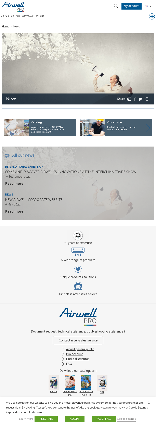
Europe (53, 391)
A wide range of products (78, 260)
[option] (40, 127)
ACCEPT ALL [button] (104, 419)
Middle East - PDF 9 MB (86, 393)
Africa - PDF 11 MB (70, 393)
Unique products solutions (78, 277)
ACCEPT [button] (74, 419)
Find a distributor (77, 359)
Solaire (40, 16)
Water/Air (28, 16)
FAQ (69, 364)
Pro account (74, 354)
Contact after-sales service (78, 340)
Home (5, 26)
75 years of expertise (78, 243)
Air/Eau (15, 16)
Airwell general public (80, 349)
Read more (14, 184)
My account (132, 6)
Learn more (26, 418)
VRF (102, 392)
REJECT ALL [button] (46, 419)
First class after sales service (78, 294)
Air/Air (5, 16)
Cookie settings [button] (126, 418)
